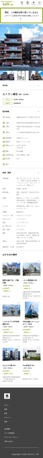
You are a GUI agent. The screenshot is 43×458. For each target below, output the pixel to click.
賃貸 (5, 409)
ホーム (6, 405)
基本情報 (6, 111)
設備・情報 (7, 172)
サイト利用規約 (9, 433)
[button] (40, 52)
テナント (7, 417)
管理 (5, 421)
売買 (5, 413)
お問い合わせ (8, 441)
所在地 (5, 85)
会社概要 (7, 429)
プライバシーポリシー (11, 437)
